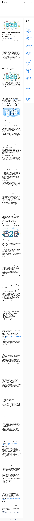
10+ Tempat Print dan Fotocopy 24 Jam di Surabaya (29, 49)
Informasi (28, 2)
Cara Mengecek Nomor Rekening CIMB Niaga (28, 99)
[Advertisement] (17, 10)
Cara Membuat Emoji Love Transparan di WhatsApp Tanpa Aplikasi (29, 36)
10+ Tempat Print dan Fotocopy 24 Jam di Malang (29, 46)
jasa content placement (8, 213)
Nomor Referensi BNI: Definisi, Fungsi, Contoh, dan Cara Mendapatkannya (29, 73)
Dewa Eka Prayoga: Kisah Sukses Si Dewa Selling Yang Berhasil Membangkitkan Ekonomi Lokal (28, 84)
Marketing (19, 2)
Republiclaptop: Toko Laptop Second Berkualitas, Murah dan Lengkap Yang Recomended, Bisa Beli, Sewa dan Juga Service (29, 92)
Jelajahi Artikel (11, 2)
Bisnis (15, 2)
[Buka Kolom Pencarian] (31, 2)
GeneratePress (22, 519)
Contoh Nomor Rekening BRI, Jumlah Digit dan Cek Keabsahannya (28, 41)
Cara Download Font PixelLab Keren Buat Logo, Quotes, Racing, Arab (28, 59)
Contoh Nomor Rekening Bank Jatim (28, 78)
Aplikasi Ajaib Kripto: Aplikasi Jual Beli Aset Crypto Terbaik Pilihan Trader (28, 30)
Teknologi (23, 2)
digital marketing (14, 99)
